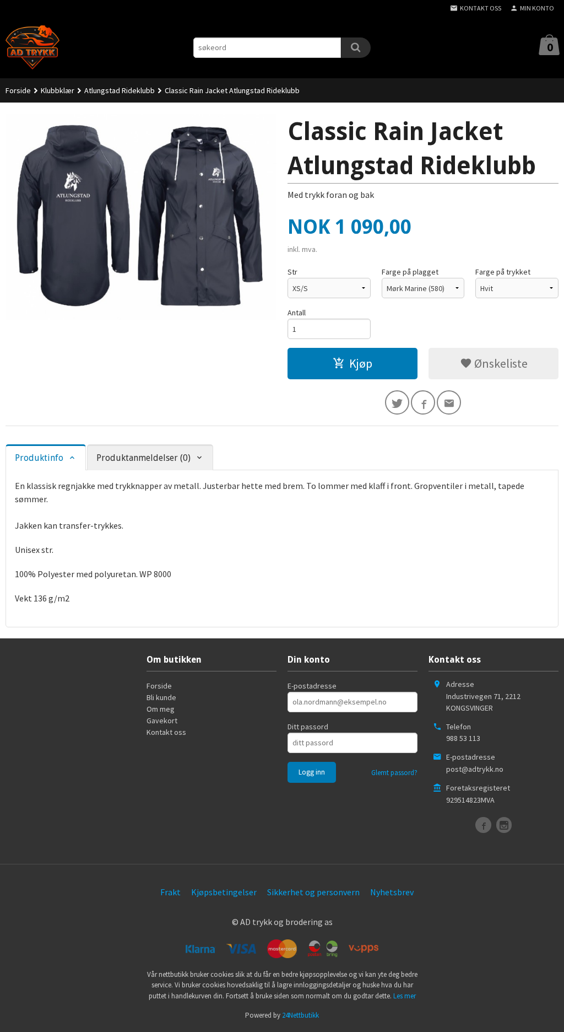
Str (292, 272)
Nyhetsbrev (392, 891)
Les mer (404, 996)
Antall (297, 313)
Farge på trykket (502, 272)
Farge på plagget (410, 272)
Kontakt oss (166, 732)
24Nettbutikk (300, 1015)
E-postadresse (312, 686)
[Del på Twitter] (397, 402)
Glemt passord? (394, 772)
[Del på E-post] (449, 402)
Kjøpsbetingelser (224, 891)
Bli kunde (161, 697)
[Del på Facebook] (423, 402)
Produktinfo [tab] (39, 458)
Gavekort (162, 720)
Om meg (161, 709)
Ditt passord (308, 727)
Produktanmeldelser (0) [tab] (143, 458)
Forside (18, 90)
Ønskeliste (500, 363)
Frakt (170, 891)
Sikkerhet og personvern (313, 891)
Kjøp (360, 363)
